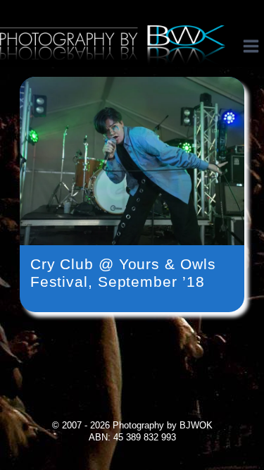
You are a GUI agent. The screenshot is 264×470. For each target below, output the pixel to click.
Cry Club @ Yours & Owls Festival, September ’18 (123, 273)
